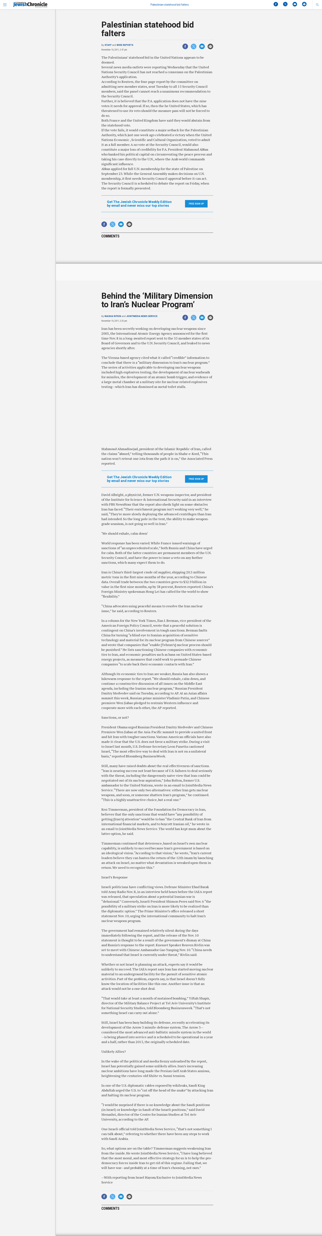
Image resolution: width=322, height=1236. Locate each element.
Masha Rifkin (113, 316)
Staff (108, 45)
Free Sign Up (196, 203)
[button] (317, 4)
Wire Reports (125, 45)
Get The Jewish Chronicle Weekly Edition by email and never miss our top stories (139, 203)
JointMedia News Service (141, 316)
